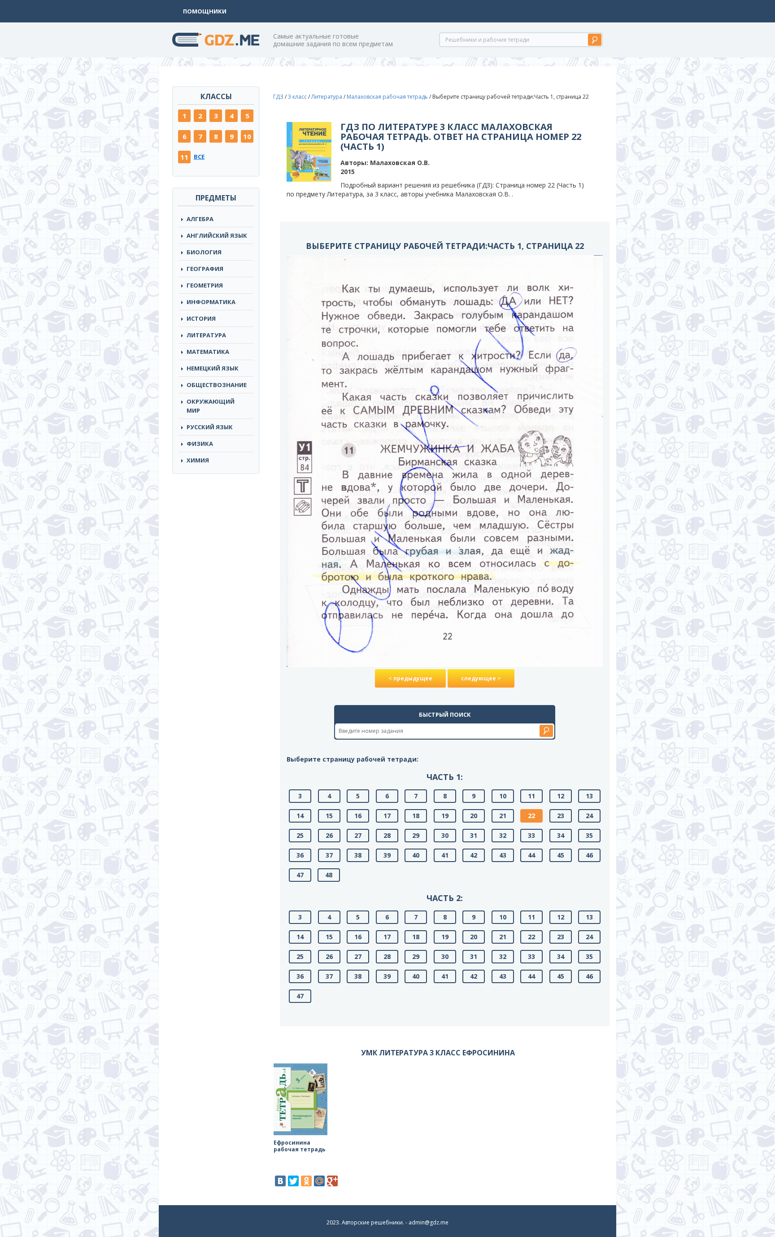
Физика (200, 444)
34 (560, 835)
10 (247, 136)
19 (444, 815)
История (201, 318)
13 (589, 796)
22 (531, 815)
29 (415, 835)
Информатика (211, 302)
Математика (208, 352)
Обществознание (217, 385)
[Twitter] (293, 1181)
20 (473, 815)
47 (300, 875)
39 (387, 855)
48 (328, 875)
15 (329, 815)
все (199, 156)
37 (329, 855)
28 (387, 835)
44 (531, 855)
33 (531, 835)
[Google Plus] (332, 1181)
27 (357, 835)
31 (473, 835)
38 (357, 855)
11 (184, 156)
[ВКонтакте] (280, 1181)
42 (473, 855)
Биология (204, 252)
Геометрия (205, 285)
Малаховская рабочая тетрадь (387, 96)
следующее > (481, 678)
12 (560, 796)
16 (357, 815)
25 (300, 835)
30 (444, 835)
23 (560, 815)
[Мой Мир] (319, 1181)
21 (502, 815)
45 (560, 855)
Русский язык (210, 427)
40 (415, 855)
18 (415, 815)
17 (387, 815)
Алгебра (200, 219)
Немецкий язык (213, 368)
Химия (198, 460)
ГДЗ (278, 96)
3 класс (297, 96)
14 (300, 815)
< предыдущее (410, 678)
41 (444, 855)
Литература (206, 335)
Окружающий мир (211, 405)
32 (502, 835)
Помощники (204, 11)
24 (589, 815)
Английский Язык (217, 235)
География (205, 269)
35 (589, 835)
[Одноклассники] (306, 1181)
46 (589, 855)
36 (300, 855)
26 (329, 835)
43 (502, 855)
